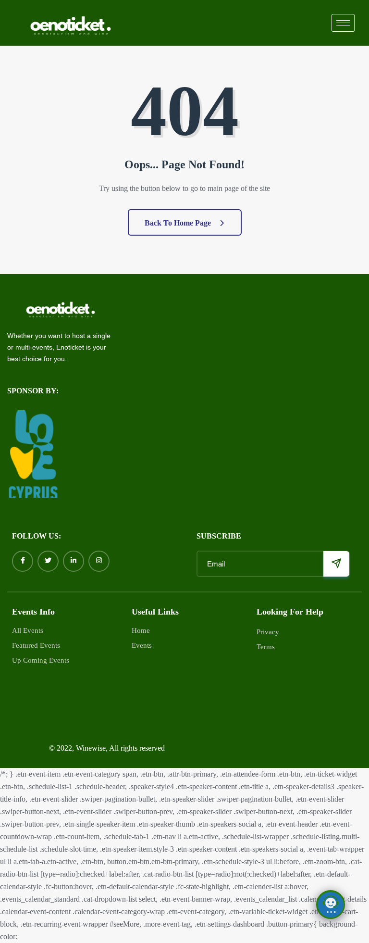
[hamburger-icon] (343, 23)
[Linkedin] (73, 561)
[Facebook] (22, 561)
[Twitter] (48, 561)
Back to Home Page (179, 223)
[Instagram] (99, 561)
